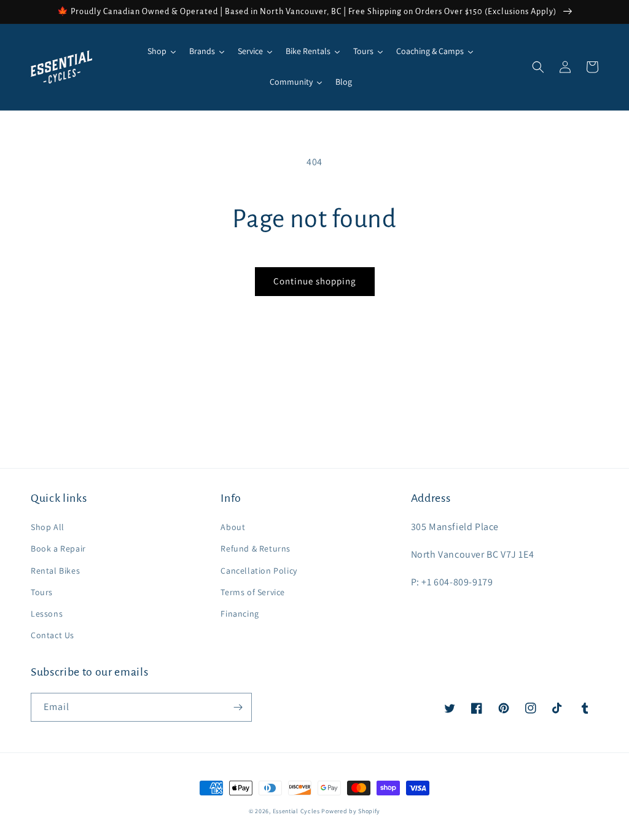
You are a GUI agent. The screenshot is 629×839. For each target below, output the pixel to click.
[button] (538, 66)
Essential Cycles (296, 811)
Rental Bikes (55, 570)
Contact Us (52, 635)
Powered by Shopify (350, 811)
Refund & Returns (256, 548)
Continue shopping (314, 281)
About (233, 527)
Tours (42, 592)
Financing (240, 613)
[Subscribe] (237, 707)
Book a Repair (58, 548)
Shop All (47, 527)
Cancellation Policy (259, 570)
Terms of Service (253, 592)
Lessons (47, 613)
